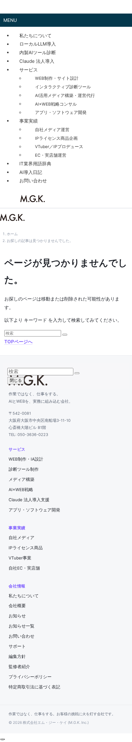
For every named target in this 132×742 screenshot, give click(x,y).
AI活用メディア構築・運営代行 (65, 95)
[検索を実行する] (64, 335)
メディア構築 (21, 479)
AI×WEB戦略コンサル (56, 104)
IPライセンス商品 (26, 547)
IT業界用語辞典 (35, 164)
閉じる (16, 380)
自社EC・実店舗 (24, 568)
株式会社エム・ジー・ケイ (32, 199)
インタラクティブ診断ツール (63, 86)
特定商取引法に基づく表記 (34, 686)
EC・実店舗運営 (50, 155)
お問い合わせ (33, 181)
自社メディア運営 (52, 129)
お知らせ (17, 615)
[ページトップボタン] (2, 739)
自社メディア (21, 537)
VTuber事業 (20, 557)
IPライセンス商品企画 (56, 138)
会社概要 (17, 605)
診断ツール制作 (24, 469)
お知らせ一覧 (21, 625)
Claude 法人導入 (36, 61)
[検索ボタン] (54, 199)
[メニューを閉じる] (7, 7)
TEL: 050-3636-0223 (28, 434)
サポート (17, 646)
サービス (28, 70)
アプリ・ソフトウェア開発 (61, 112)
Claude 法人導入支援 (29, 499)
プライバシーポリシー (30, 676)
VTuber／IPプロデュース (59, 146)
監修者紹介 (19, 666)
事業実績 (28, 121)
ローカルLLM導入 (37, 44)
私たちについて (35, 35)
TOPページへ (18, 342)
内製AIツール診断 (37, 52)
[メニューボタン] (11, 199)
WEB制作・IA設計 (26, 459)
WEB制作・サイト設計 (57, 78)
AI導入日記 (30, 172)
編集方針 (17, 656)
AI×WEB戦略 (21, 489)
